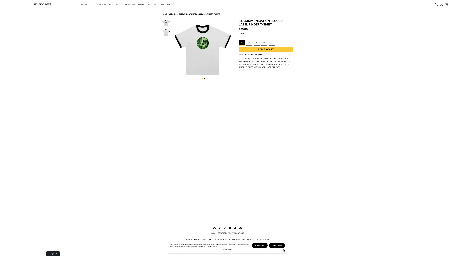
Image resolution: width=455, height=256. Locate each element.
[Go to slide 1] (202, 78)
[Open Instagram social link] (225, 228)
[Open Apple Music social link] (235, 228)
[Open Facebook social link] (214, 228)
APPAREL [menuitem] (84, 4)
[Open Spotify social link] (240, 228)
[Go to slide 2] (204, 78)
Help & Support (193, 239)
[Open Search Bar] (436, 4)
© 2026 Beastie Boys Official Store (227, 233)
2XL (272, 42)
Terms (204, 239)
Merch (172, 14)
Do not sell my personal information (235, 239)
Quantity (243, 33)
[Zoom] (203, 50)
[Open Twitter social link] (219, 228)
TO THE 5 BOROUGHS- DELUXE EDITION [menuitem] (139, 4)
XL (264, 42)
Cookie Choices (262, 239)
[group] (166, 23)
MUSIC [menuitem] (112, 4)
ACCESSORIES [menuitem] (99, 4)
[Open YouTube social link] (230, 228)
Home (164, 14)
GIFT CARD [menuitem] (165, 4)
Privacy (212, 239)
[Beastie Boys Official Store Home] (42, 4)
